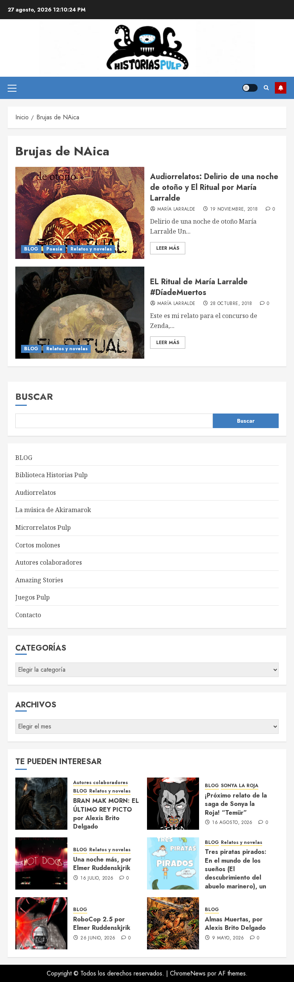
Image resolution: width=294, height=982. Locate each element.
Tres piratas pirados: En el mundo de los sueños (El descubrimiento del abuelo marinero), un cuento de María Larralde (235, 877)
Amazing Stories (39, 580)
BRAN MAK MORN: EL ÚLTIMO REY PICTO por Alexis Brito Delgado (106, 813)
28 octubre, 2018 (231, 304)
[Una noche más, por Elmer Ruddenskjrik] (41, 863)
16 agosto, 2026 (232, 823)
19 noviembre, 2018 (234, 209)
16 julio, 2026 (96, 878)
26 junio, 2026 (97, 938)
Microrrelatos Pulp (43, 527)
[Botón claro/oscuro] (250, 88)
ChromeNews (188, 973)
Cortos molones (37, 545)
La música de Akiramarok (53, 510)
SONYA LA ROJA (239, 786)
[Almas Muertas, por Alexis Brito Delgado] (173, 923)
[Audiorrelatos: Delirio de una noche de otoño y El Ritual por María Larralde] (79, 213)
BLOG (31, 249)
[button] (12, 87)
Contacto (28, 615)
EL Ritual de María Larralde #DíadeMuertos (199, 287)
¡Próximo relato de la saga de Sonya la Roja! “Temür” (236, 804)
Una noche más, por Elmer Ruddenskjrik (102, 863)
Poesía (54, 249)
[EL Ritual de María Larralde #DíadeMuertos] (79, 313)
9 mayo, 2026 (228, 938)
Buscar (34, 396)
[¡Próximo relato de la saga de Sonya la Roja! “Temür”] (173, 804)
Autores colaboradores (48, 562)
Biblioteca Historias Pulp (51, 475)
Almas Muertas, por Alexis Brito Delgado (235, 923)
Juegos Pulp (32, 597)
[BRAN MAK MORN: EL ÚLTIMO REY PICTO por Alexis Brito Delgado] (41, 804)
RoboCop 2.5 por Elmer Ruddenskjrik (101, 923)
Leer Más (167, 248)
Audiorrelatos (35, 492)
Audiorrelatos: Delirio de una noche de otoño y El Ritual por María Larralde (214, 187)
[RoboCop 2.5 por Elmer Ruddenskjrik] (41, 923)
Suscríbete (280, 88)
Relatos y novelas (91, 249)
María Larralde (176, 209)
